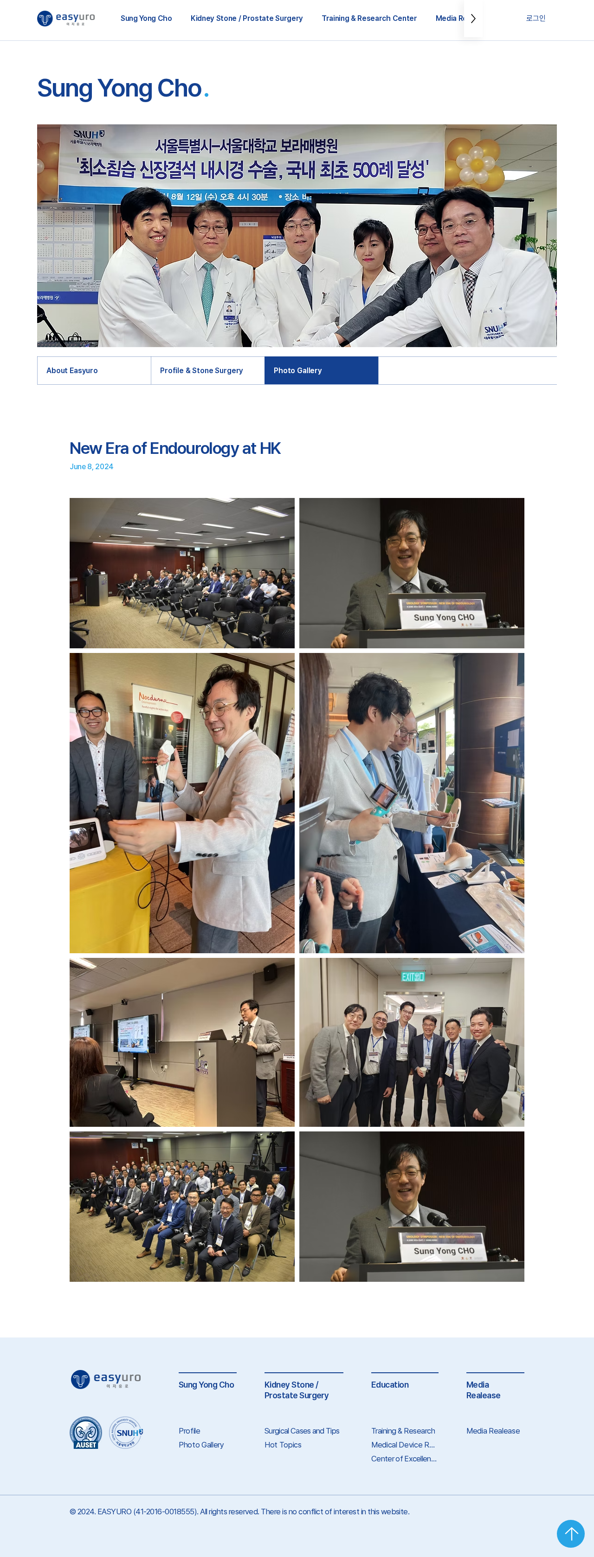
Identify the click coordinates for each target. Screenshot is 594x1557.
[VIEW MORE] (571, 1534)
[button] (146, 18)
